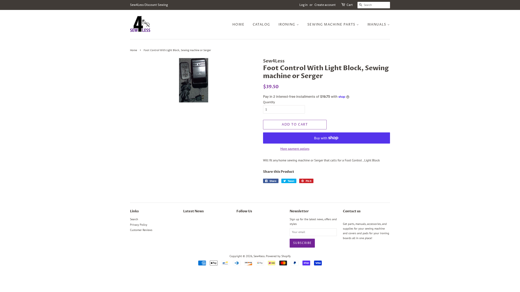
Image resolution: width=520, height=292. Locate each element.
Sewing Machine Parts (332, 24)
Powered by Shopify (278, 256)
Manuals (377, 24)
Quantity (269, 102)
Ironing (287, 24)
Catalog (261, 24)
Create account (325, 5)
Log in (303, 5)
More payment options (294, 149)
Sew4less (259, 256)
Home (238, 24)
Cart (350, 5)
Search (134, 219)
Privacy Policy (138, 225)
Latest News (193, 211)
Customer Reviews (141, 230)
